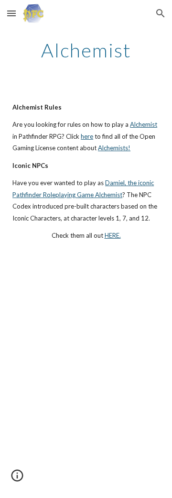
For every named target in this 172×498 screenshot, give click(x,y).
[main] (86, 50)
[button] (11, 13)
